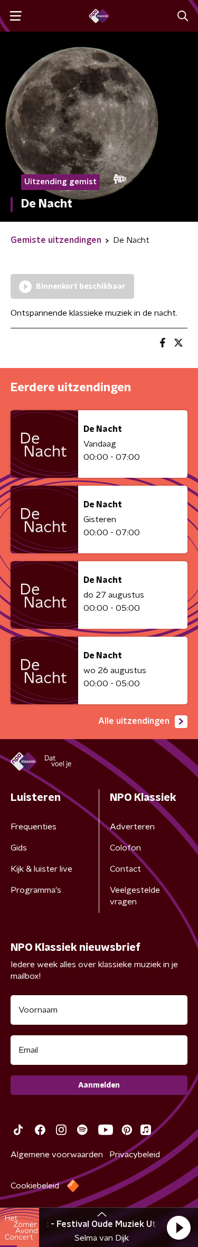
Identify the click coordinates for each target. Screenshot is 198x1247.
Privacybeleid (134, 1154)
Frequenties (33, 827)
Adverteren (132, 827)
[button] (178, 1227)
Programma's (36, 890)
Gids (19, 848)
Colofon (125, 848)
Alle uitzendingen (133, 721)
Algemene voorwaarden (57, 1154)
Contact (125, 869)
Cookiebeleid (35, 1186)
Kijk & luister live (41, 869)
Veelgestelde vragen (135, 896)
